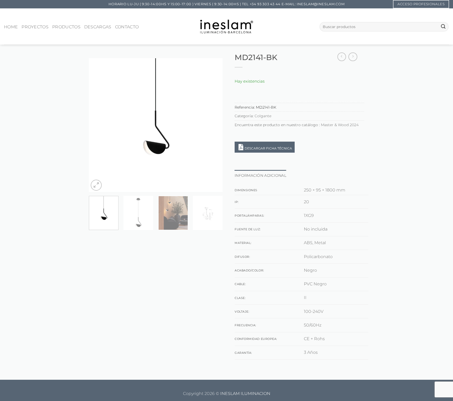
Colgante (263, 116)
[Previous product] (352, 56)
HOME (11, 26)
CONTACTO (127, 26)
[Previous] (98, 125)
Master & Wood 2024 (340, 125)
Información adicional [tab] (260, 175)
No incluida (315, 229)
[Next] (213, 125)
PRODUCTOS (66, 26)
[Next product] (341, 56)
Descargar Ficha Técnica (268, 148)
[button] (96, 185)
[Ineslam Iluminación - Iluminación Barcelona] (226, 26)
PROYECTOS (34, 26)
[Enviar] (443, 26)
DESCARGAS (97, 26)
